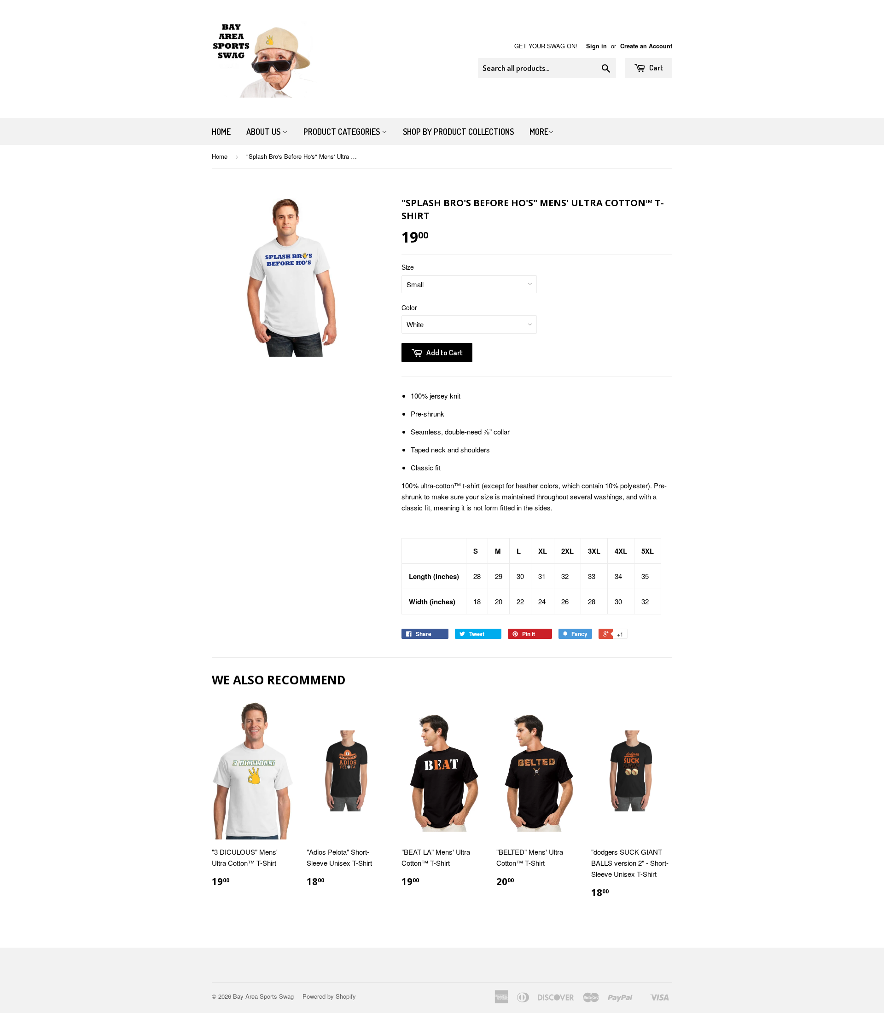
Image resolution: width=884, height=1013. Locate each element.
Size (407, 267)
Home (221, 132)
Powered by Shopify (329, 996)
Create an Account (646, 46)
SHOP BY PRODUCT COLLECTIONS (458, 132)
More (538, 132)
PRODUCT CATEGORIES (342, 132)
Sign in (596, 46)
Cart (655, 67)
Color (409, 307)
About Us (264, 132)
